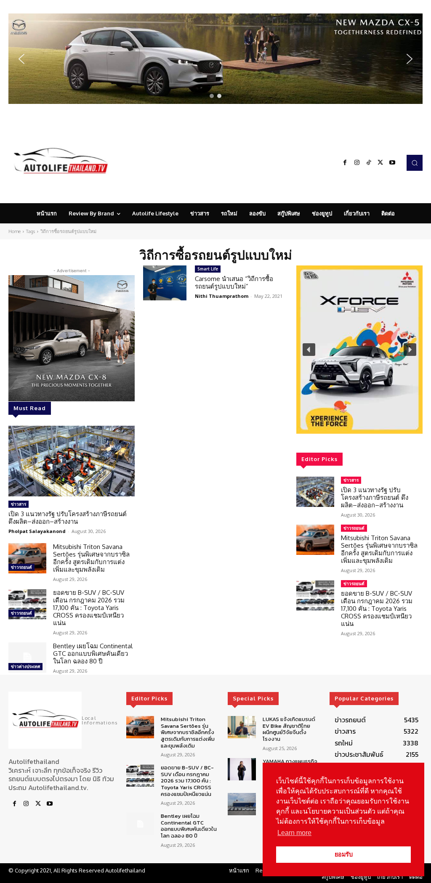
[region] (215, 58)
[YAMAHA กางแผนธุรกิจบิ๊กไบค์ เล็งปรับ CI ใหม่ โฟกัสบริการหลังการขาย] (241, 769)
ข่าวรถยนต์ (21, 567)
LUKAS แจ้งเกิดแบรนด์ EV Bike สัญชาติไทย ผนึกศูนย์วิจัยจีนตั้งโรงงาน (289, 729)
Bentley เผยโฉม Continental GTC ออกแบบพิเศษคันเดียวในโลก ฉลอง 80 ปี (93, 653)
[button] (215, 58)
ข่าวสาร (18, 504)
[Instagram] (357, 163)
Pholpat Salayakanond (37, 531)
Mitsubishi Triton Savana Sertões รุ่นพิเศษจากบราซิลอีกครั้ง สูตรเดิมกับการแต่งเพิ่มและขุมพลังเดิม (91, 558)
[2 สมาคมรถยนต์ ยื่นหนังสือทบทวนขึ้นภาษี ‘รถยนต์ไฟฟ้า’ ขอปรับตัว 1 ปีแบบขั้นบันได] (241, 804)
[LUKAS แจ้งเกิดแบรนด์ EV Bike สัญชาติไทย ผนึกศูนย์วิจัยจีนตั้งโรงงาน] (241, 727)
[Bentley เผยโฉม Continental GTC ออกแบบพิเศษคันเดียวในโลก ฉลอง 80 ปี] (27, 657)
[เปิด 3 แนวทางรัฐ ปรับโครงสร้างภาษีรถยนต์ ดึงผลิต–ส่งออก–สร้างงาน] (71, 461)
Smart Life (207, 269)
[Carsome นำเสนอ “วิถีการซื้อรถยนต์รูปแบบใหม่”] (164, 282)
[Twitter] (380, 163)
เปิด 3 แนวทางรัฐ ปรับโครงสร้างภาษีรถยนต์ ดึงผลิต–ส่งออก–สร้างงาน (67, 517)
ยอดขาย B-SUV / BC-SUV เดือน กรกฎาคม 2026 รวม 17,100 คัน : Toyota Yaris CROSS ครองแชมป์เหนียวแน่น (89, 608)
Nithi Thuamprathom (221, 296)
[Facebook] (345, 163)
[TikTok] (369, 163)
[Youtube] (392, 163)
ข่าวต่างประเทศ (25, 666)
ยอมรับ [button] (344, 854)
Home (14, 231)
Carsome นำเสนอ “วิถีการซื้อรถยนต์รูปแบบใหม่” (234, 282)
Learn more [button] (294, 832)
